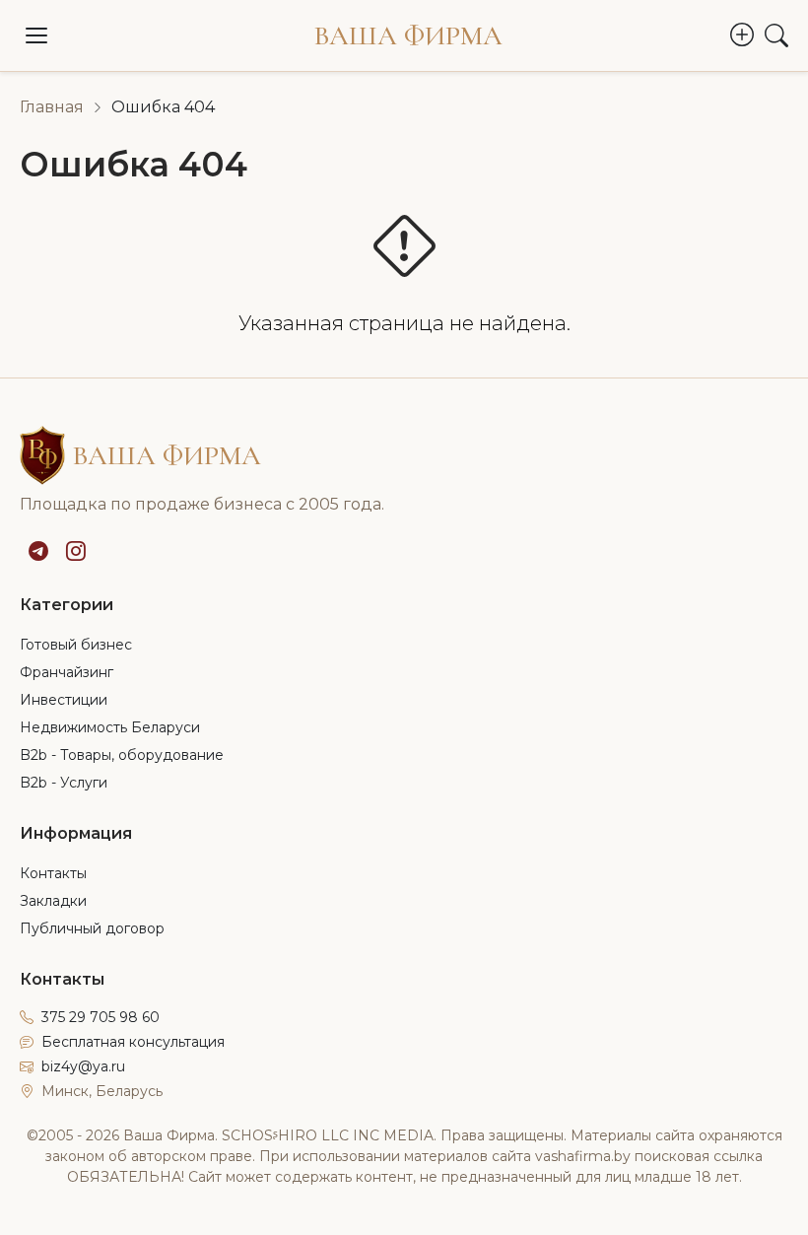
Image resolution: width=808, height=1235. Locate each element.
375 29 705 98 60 (100, 1017)
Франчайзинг (66, 672)
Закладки (53, 901)
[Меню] (36, 35)
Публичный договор (92, 928)
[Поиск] (776, 35)
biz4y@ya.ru (83, 1066)
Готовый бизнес (76, 644)
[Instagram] (76, 551)
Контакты (53, 873)
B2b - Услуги (63, 782)
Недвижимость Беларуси (110, 727)
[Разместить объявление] (742, 35)
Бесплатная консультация (133, 1042)
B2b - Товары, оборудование (122, 755)
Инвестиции (63, 700)
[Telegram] (38, 551)
